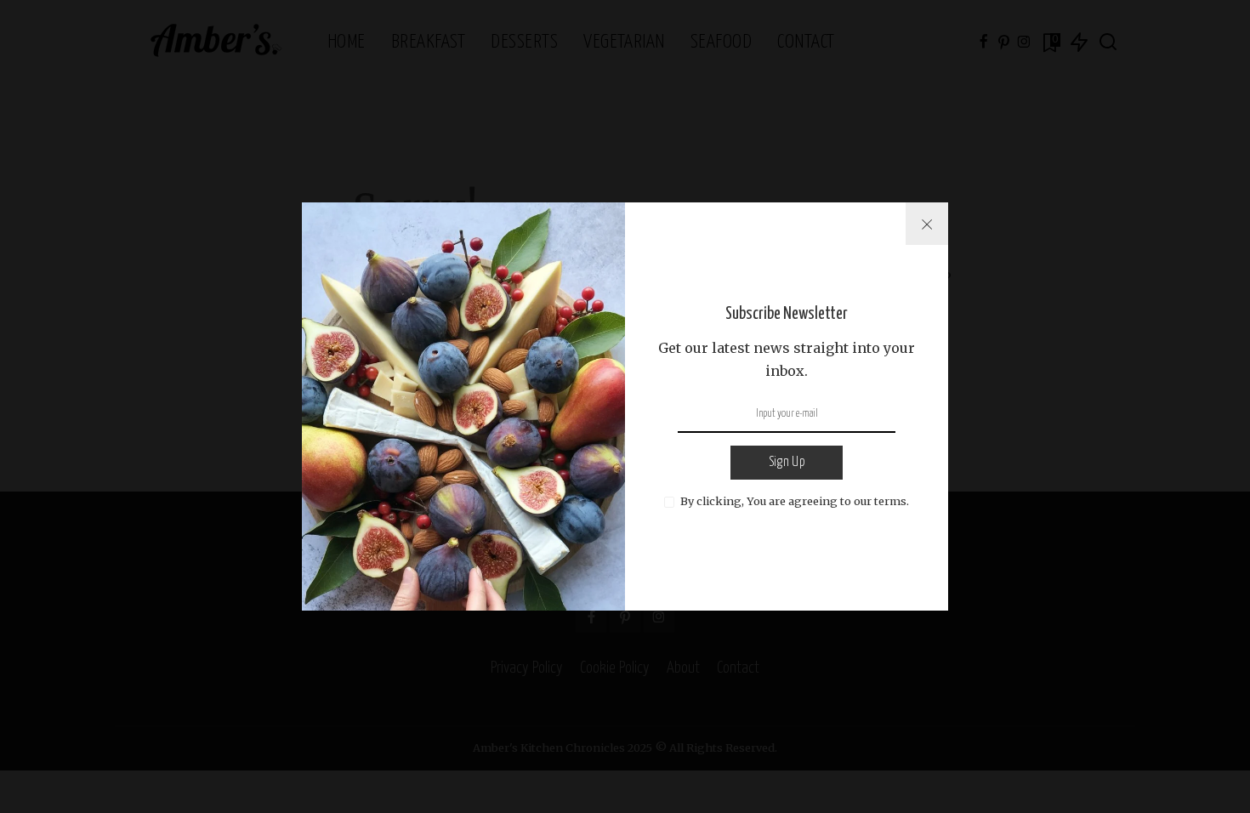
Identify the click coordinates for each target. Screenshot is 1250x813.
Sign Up (786, 462)
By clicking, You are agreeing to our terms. (794, 501)
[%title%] (927, 223)
